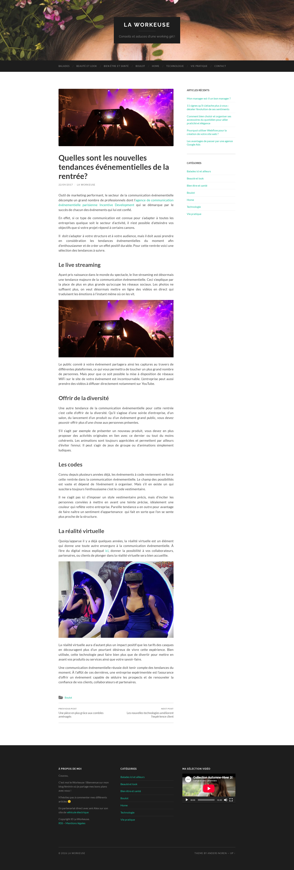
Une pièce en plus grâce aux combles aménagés (81, 712)
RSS (61, 823)
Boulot (140, 66)
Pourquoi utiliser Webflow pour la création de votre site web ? (207, 132)
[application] (208, 788)
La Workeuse (147, 25)
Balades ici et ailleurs (199, 171)
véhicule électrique (78, 812)
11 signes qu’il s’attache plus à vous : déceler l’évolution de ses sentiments (208, 107)
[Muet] (225, 800)
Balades (64, 66)
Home (155, 66)
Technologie (175, 66)
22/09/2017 (66, 184)
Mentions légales (75, 823)
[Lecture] (187, 800)
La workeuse (86, 184)
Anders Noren (217, 853)
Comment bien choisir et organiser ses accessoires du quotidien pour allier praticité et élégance (209, 120)
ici (107, 551)
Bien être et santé (116, 66)
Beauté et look (86, 66)
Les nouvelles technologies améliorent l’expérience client (150, 712)
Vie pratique (199, 66)
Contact (220, 66)
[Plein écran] (231, 800)
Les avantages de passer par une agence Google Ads (210, 142)
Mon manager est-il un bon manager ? (209, 98)
